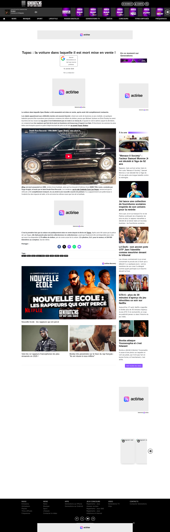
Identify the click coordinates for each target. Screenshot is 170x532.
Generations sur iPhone (73, 504)
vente (51, 256)
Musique (26, 19)
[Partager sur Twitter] (63, 248)
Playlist (24, 509)
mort (61, 256)
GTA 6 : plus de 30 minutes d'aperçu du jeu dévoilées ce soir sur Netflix (132, 298)
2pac (28, 256)
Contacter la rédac (50, 513)
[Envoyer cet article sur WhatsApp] (74, 248)
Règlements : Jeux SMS (95, 509)
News (14, 19)
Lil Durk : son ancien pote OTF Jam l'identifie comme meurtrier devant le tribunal (133, 251)
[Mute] (35, 12)
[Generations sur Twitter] (82, 519)
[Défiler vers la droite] (150, 451)
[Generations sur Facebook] (77, 519)
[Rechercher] (147, 4)
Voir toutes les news (133, 366)
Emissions (25, 504)
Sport (39, 19)
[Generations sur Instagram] (93, 519)
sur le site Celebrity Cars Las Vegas (85, 189)
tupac (33, 256)
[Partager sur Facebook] (58, 248)
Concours (123, 19)
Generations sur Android (74, 506)
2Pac (23, 187)
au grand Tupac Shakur (79, 125)
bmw (47, 256)
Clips (110, 506)
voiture (57, 256)
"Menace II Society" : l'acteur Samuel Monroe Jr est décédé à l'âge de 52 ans (133, 159)
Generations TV (93, 19)
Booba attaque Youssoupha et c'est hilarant (130, 343)
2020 (66, 256)
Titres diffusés (142, 19)
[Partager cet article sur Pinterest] (69, 248)
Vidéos (109, 19)
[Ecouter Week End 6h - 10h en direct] (133, 60)
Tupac (89, 232)
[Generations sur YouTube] (88, 519)
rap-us (24, 256)
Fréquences (161, 19)
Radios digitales (71, 19)
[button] (128, 451)
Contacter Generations (138, 504)
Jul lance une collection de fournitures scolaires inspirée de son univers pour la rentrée (132, 205)
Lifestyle (53, 19)
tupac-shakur (40, 256)
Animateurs (26, 506)
